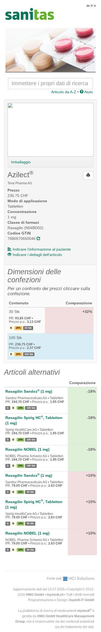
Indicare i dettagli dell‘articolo (37, 254)
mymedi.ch (55, 595)
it (95, 5)
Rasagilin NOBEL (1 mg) (27, 449)
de (88, 5)
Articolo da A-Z (63, 92)
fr (92, 5)
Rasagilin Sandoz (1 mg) (28, 391)
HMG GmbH (35, 595)
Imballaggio (21, 162)
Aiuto (88, 92)
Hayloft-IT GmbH (81, 600)
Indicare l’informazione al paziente (42, 249)
